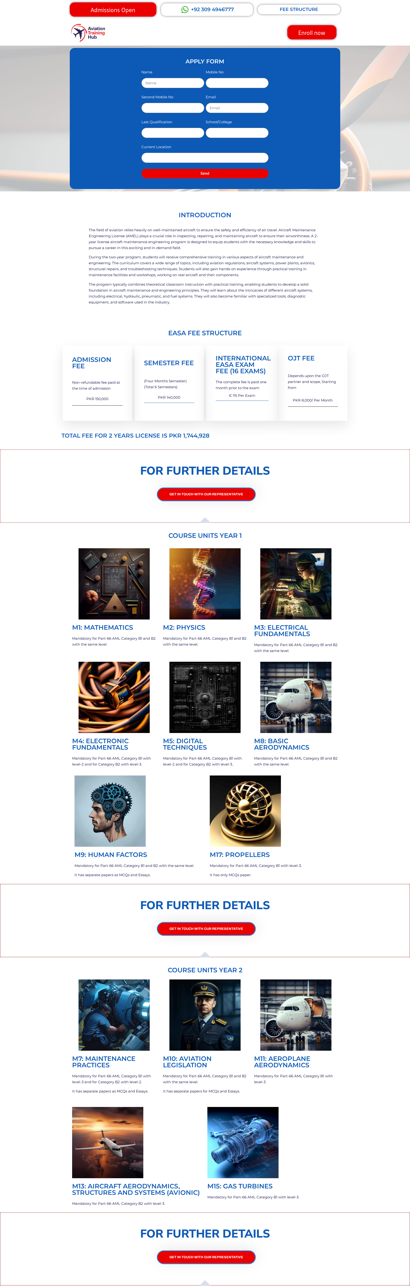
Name (147, 72)
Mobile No (215, 72)
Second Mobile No (157, 97)
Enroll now (311, 32)
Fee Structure (299, 9)
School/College (219, 122)
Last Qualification (156, 122)
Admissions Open (113, 9)
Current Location (156, 147)
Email (211, 97)
